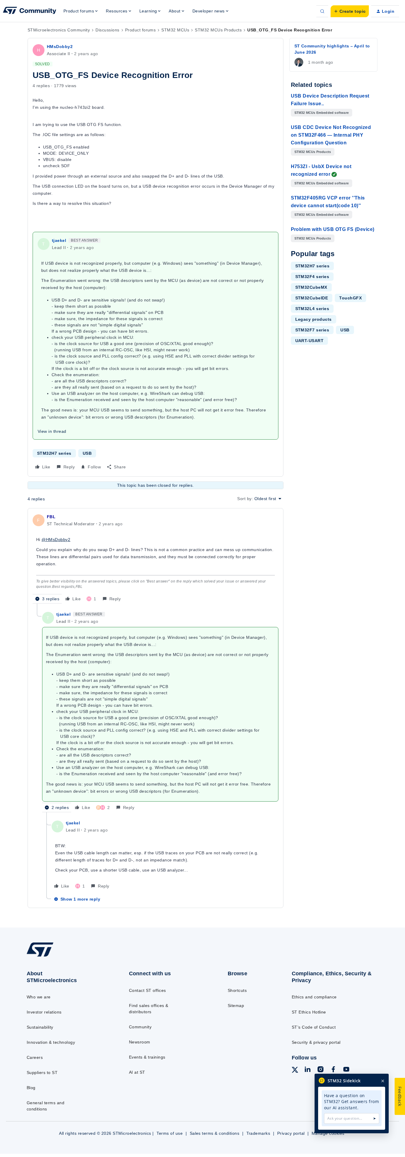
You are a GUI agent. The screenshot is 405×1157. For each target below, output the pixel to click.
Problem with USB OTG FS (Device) (332, 229)
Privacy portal (291, 1133)
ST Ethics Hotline (309, 1012)
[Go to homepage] (66, 956)
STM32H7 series (54, 453)
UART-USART (309, 340)
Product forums (140, 30)
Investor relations (44, 1012)
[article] (155, 558)
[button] (350, 11)
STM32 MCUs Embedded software (321, 112)
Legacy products (313, 319)
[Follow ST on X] (295, 1071)
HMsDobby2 (60, 46)
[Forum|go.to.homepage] (29, 11)
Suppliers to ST (42, 1072)
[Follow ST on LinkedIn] (307, 1070)
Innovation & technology (51, 1042)
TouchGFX (350, 298)
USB (87, 453)
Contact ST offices (147, 990)
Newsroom (139, 1042)
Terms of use (170, 1133)
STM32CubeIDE (311, 298)
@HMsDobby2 (56, 539)
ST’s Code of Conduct (314, 1027)
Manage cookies (328, 1133)
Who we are (39, 997)
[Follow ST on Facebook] (333, 1070)
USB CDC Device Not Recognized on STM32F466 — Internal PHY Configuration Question (331, 135)
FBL (51, 516)
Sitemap (236, 1005)
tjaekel (59, 240)
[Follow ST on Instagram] (320, 1070)
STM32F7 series (312, 330)
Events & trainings (147, 1057)
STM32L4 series (312, 308)
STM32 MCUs (175, 30)
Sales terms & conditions (215, 1133)
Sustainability (40, 1027)
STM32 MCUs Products (218, 30)
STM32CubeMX (311, 287)
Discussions (107, 30)
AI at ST (137, 1072)
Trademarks (258, 1133)
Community (140, 1026)
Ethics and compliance (314, 997)
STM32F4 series (312, 276)
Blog (31, 1087)
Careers (35, 1057)
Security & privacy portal (316, 1042)
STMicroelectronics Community (59, 30)
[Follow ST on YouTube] (346, 1070)
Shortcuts (237, 990)
